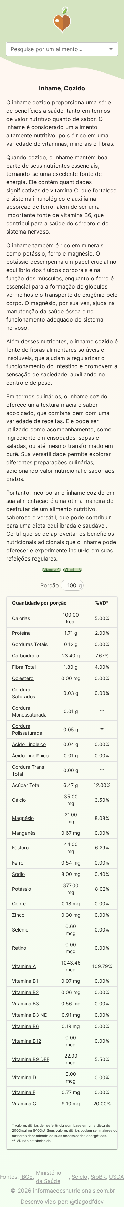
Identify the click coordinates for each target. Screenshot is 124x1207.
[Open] (111, 49)
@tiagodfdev (87, 1201)
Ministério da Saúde (48, 1176)
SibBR (98, 1176)
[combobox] (56, 49)
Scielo (79, 1176)
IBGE (26, 1176)
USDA (116, 1176)
